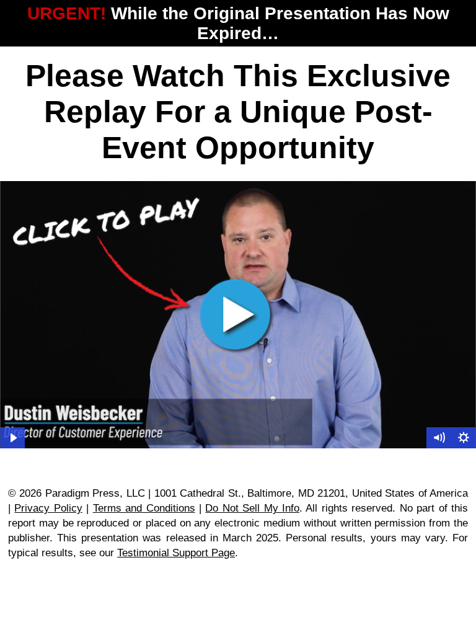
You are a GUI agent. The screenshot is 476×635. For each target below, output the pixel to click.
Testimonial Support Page (176, 553)
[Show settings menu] (463, 437)
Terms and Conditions (144, 508)
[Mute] (438, 437)
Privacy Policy (48, 508)
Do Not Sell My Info (252, 508)
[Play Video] (12, 437)
